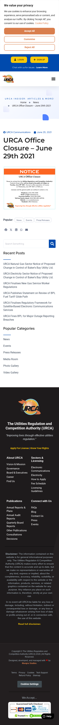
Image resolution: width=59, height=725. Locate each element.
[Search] (52, 244)
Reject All (30, 47)
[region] (29, 27)
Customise (29, 39)
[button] (53, 79)
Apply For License (19, 448)
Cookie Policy (42, 23)
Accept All (29, 31)
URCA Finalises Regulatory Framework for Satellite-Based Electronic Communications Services (28, 306)
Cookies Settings (30, 684)
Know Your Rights (39, 448)
